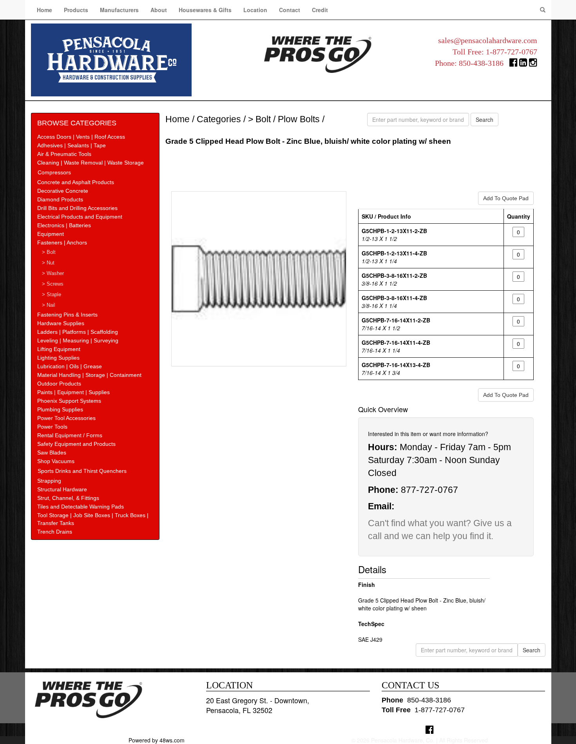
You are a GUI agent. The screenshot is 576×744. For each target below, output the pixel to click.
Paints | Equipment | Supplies (73, 392)
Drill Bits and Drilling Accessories (77, 208)
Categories (219, 119)
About (158, 10)
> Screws (52, 284)
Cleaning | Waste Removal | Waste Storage (90, 162)
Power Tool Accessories (66, 418)
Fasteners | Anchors (62, 242)
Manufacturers (119, 10)
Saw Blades (51, 452)
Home (44, 10)
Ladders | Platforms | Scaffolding (77, 332)
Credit (320, 10)
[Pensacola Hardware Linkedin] (523, 64)
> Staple (51, 294)
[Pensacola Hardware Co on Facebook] (430, 729)
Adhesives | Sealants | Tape (71, 145)
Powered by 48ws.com (157, 740)
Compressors (54, 172)
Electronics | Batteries (64, 225)
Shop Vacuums (55, 461)
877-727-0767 (429, 490)
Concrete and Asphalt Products (75, 182)
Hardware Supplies (60, 323)
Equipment (50, 234)
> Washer (53, 273)
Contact (289, 10)
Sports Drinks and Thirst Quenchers (82, 471)
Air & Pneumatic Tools (64, 154)
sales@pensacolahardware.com (487, 40)
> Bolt (49, 252)
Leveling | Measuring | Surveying (77, 340)
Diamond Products (60, 199)
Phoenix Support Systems (69, 401)
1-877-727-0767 (511, 51)
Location (255, 10)
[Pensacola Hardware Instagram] (533, 64)
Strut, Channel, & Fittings (68, 498)
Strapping (49, 481)
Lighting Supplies (58, 358)
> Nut (48, 263)
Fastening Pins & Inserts (67, 314)
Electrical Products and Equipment (79, 217)
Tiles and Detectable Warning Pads (80, 506)
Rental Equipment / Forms (69, 435)
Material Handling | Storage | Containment (89, 375)
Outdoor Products (59, 383)
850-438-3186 (481, 63)
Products (76, 10)
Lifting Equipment (58, 349)
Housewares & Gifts (205, 10)
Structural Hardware (62, 489)
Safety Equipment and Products (76, 444)
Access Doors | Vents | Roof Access (81, 137)
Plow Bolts (299, 119)
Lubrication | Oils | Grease (69, 366)
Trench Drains (54, 532)
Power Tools (52, 427)
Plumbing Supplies (60, 409)
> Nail (48, 305)
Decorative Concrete (62, 191)
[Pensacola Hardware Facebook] (513, 64)
